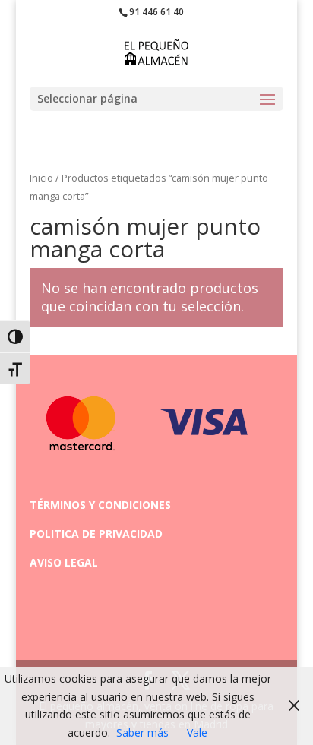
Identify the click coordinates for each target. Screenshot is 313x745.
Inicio (41, 178)
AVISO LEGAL (64, 562)
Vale (197, 732)
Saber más (142, 732)
